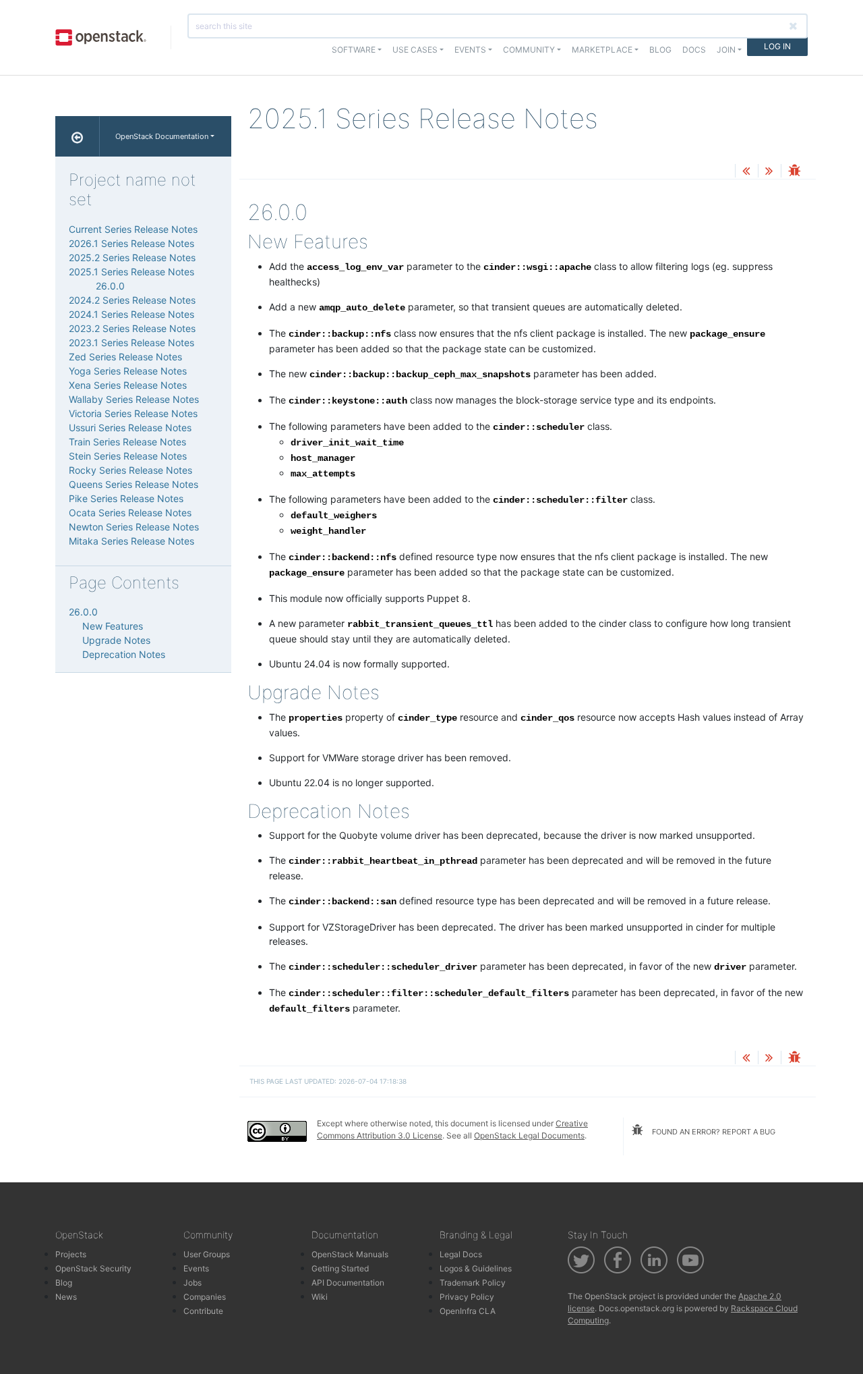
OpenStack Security (93, 1268)
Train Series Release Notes (127, 441)
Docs (694, 50)
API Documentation (347, 1282)
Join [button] (726, 50)
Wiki (319, 1297)
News (66, 1297)
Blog (660, 50)
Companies (204, 1297)
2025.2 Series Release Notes (132, 257)
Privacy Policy (467, 1297)
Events (196, 1268)
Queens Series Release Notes (133, 484)
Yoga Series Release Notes (128, 371)
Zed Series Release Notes (125, 356)
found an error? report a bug (712, 1131)
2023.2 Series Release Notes (132, 328)
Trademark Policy (473, 1282)
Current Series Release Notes (133, 229)
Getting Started (340, 1268)
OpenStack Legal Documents (529, 1135)
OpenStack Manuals (349, 1254)
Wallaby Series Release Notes (134, 399)
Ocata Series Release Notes (130, 512)
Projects (70, 1254)
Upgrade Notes (116, 640)
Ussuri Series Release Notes (130, 427)
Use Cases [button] (415, 50)
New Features (112, 626)
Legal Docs (461, 1254)
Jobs (192, 1282)
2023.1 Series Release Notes (131, 342)
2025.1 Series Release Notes (131, 271)
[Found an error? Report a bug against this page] (794, 171)
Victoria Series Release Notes (133, 413)
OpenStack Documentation (161, 136)
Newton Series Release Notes (134, 526)
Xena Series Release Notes (128, 385)
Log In (777, 46)
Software (354, 50)
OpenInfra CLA (468, 1311)
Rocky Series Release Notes (130, 470)
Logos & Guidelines (476, 1268)
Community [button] (529, 50)
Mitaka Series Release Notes (131, 541)
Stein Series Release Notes (128, 456)
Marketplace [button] (602, 50)
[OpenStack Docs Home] (77, 136)
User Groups (206, 1254)
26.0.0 (110, 286)
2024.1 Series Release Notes (131, 314)
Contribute (203, 1311)
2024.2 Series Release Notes (132, 300)
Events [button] (470, 50)
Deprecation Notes (123, 654)
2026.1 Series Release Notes (131, 243)
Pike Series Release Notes (126, 498)
